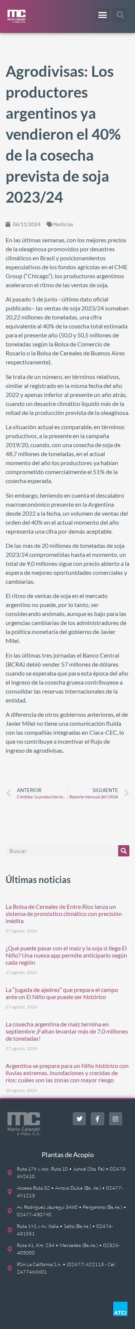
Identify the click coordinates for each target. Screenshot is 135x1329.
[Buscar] (123, 850)
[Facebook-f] (97, 1118)
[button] (103, 14)
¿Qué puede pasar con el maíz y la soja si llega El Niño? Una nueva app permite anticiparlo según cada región (66, 955)
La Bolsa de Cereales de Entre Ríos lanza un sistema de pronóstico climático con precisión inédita (64, 913)
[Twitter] (79, 1118)
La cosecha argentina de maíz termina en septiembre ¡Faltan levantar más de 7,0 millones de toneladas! (67, 1031)
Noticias (63, 224)
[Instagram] (115, 1118)
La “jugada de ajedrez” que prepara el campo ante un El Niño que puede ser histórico (62, 993)
